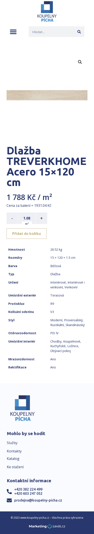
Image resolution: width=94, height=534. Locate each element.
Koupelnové (71, 341)
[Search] (79, 31)
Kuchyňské (58, 346)
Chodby (55, 341)
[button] (13, 31)
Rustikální (57, 325)
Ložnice (72, 346)
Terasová (57, 295)
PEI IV (54, 333)
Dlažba (55, 274)
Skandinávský (75, 325)
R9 (52, 304)
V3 (52, 312)
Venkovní (70, 287)
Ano (53, 359)
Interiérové (58, 282)
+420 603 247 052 (28, 493)
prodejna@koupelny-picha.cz (38, 500)
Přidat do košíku (26, 233)
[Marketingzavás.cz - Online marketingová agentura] (47, 527)
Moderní (56, 320)
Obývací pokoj (60, 351)
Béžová (55, 266)
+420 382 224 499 (28, 489)
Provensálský (73, 320)
